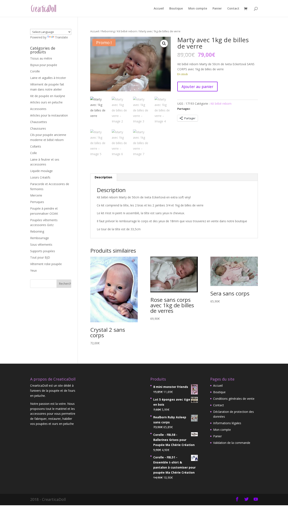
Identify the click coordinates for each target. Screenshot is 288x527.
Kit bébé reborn (127, 31)
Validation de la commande (231, 443)
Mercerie (36, 195)
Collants (35, 146)
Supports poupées (42, 251)
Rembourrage (39, 238)
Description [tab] (103, 177)
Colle (33, 153)
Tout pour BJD (40, 257)
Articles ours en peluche (46, 102)
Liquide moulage (41, 171)
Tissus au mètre (41, 58)
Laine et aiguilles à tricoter (48, 78)
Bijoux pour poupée (43, 65)
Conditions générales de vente (233, 399)
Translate (61, 37)
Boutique (176, 8)
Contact (233, 8)
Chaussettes (38, 122)
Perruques (37, 202)
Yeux (33, 270)
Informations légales (227, 423)
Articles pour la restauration (49, 115)
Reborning (108, 31)
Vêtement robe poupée (46, 264)
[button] (164, 43)
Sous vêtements (41, 245)
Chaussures (38, 128)
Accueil (159, 8)
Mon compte (197, 8)
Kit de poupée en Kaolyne (47, 96)
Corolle (35, 71)
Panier (217, 8)
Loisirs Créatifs (40, 177)
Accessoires (38, 109)
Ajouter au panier (197, 86)
